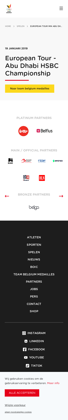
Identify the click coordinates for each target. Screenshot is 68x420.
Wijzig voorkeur (15, 405)
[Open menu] (61, 9)
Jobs (34, 289)
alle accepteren (22, 393)
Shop (34, 311)
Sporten (34, 245)
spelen (21, 26)
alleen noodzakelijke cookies (18, 412)
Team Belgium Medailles (34, 274)
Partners (34, 281)
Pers (34, 296)
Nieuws (34, 259)
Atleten (34, 237)
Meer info (53, 383)
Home (8, 26)
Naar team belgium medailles (29, 88)
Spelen (34, 252)
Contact (34, 304)
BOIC (34, 267)
